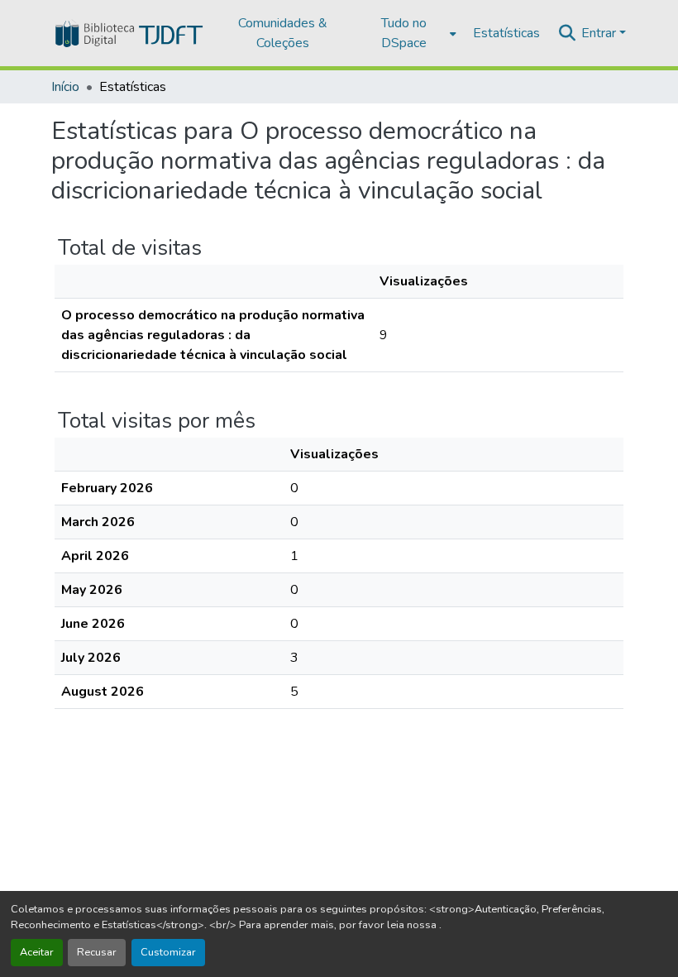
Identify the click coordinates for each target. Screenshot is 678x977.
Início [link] (65, 87)
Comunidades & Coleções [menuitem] (282, 33)
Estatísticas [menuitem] (506, 33)
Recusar (97, 952)
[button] (127, 33)
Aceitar (37, 952)
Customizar (168, 952)
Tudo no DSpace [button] (404, 33)
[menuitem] (408, 33)
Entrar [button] (600, 33)
